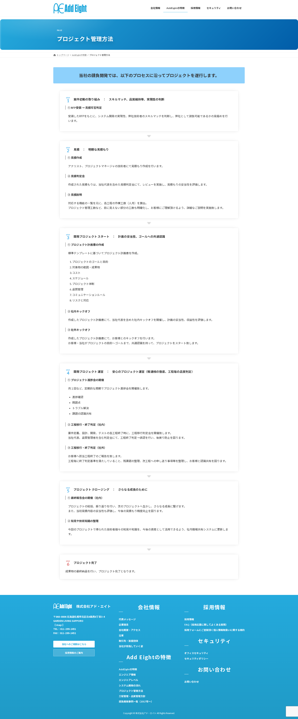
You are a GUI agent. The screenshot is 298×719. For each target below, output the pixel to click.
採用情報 (189, 619)
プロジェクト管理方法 (131, 690)
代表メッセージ (127, 619)
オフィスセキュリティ (196, 653)
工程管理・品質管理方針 (132, 696)
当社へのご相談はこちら (74, 644)
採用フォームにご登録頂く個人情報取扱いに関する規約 (214, 630)
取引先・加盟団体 (128, 640)
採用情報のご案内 (74, 652)
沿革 (121, 635)
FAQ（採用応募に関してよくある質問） (206, 624)
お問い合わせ (191, 681)
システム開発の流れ (130, 685)
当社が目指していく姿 (131, 646)
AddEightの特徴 (128, 669)
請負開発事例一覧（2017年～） (136, 701)
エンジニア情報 (127, 674)
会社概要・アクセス (129, 630)
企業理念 (123, 624)
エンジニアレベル (128, 680)
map (59, 624)
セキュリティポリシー (196, 658)
